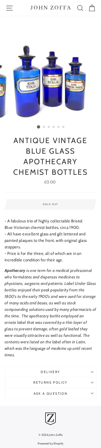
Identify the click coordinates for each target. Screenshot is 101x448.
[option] (50, 69)
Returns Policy (50, 382)
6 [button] (63, 127)
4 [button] (54, 127)
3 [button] (49, 127)
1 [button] (38, 127)
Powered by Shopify (50, 443)
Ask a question (51, 393)
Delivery (50, 372)
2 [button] (44, 127)
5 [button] (58, 127)
